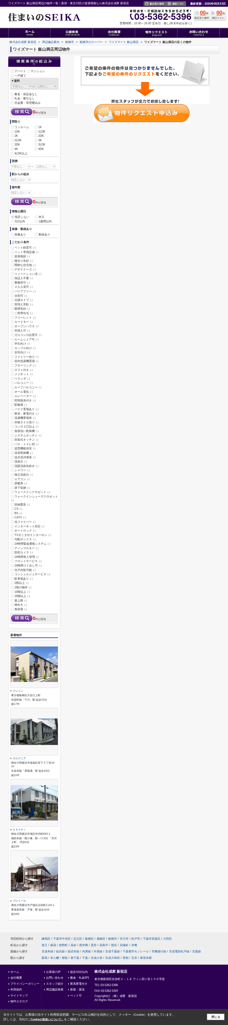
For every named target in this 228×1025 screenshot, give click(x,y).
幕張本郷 (146, 958)
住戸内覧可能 (25, 570)
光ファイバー (25, 522)
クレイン (18, 690)
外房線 (98, 951)
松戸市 (135, 938)
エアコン (22, 479)
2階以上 (21, 583)
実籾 (125, 958)
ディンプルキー (26, 548)
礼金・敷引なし (24, 98)
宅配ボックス (25, 539)
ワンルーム (21, 127)
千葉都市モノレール (136, 951)
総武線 (60, 951)
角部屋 (20, 609)
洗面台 (20, 461)
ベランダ (22, 378)
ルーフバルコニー (27, 387)
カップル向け (25, 348)
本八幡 (54, 958)
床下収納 (22, 487)
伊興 (134, 945)
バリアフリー (25, 291)
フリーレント (25, 317)
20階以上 (22, 596)
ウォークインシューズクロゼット (34, 498)
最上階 (20, 600)
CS (18, 508)
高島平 (104, 945)
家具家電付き (79, 983)
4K (16, 149)
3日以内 (20, 221)
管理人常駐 (23, 304)
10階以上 (22, 591)
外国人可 (22, 330)
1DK (17, 131)
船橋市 (112, 938)
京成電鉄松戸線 (179, 951)
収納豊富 (22, 504)
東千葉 (75, 958)
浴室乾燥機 (23, 452)
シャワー (22, 470)
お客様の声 (53, 972)
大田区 (167, 938)
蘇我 (53, 945)
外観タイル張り (26, 422)
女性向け (22, 352)
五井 (134, 958)
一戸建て (20, 75)
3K (40, 140)
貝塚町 (124, 945)
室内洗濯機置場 (26, 361)
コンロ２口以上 (26, 426)
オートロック (25, 530)
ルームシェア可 (26, 339)
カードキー (23, 321)
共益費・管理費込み (27, 102)
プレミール (19, 900)
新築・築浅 (77, 989)
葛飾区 (101, 938)
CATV (20, 517)
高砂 (73, 945)
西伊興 (83, 945)
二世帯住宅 (23, 313)
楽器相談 (22, 256)
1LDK (41, 131)
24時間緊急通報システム (32, 543)
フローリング (25, 365)
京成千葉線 (112, 951)
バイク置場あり (26, 409)
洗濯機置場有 (25, 417)
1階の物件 (22, 587)
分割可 (20, 295)
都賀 (65, 958)
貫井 (94, 945)
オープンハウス (26, 326)
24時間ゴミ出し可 (28, 565)
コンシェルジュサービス (32, 574)
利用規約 (16, 989)
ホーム (14, 972)
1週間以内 (45, 221)
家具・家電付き (26, 413)
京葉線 (196, 951)
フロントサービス (27, 561)
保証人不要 (23, 278)
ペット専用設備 (26, 252)
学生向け (22, 343)
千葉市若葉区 (151, 938)
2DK (41, 135)
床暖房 (20, 483)
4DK (41, 149)
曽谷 (114, 945)
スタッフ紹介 (54, 983)
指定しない (22, 217)
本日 (41, 217)
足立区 (77, 938)
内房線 (86, 951)
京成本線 (47, 951)
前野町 (63, 945)
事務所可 (22, 282)
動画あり (44, 234)
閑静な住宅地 (25, 265)
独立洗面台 (23, 474)
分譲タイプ (23, 300)
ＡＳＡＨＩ (19, 829)
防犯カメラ (23, 552)
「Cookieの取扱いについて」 (46, 1019)
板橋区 (89, 938)
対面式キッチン (26, 439)
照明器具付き (25, 400)
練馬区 (46, 938)
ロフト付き (23, 370)
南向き (20, 604)
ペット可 (76, 995)
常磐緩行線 (159, 951)
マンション (38, 71)
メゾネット (23, 374)
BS (18, 513)
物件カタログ (19, 1001)
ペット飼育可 (25, 247)
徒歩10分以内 (79, 972)
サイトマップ (19, 995)
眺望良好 (22, 308)
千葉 (85, 958)
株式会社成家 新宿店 (110, 971)
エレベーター (25, 396)
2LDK (18, 140)
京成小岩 (96, 958)
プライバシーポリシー (24, 983)
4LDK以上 (20, 153)
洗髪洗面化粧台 (26, 466)
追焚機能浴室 (25, 448)
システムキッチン (27, 435)
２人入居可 (23, 286)
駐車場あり (23, 578)
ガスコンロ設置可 (27, 335)
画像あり (20, 234)
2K (16, 135)
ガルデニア (19, 758)
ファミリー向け (26, 356)
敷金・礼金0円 (79, 977)
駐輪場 (20, 404)
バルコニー (23, 383)
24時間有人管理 (26, 557)
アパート (20, 71)
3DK (17, 144)
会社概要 (16, 977)
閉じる (216, 1017)
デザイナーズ (25, 269)
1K (40, 127)
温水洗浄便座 (25, 457)
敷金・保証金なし (26, 94)
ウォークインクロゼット (32, 492)
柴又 (44, 945)
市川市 (124, 938)
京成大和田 (112, 958)
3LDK (41, 144)
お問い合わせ (54, 977)
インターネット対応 (29, 526)
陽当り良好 (23, 260)
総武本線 (73, 951)
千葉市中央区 (62, 938)
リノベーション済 (27, 274)
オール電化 (23, 391)
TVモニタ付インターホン (32, 535)
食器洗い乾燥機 (26, 431)
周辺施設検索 (54, 989)
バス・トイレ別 (26, 444)
